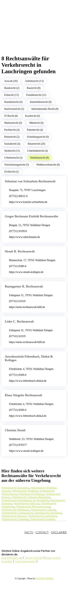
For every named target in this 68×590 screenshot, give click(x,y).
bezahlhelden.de (11, 557)
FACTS (29, 532)
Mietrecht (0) (36, 122)
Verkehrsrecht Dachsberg (48, 512)
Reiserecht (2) (12, 136)
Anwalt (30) (11, 80)
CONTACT (42, 532)
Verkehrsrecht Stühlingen (15, 509)
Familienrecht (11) (36, 94)
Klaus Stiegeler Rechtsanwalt (23, 395)
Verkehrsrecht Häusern (14, 516)
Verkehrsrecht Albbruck (26, 503)
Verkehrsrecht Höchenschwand (33, 506)
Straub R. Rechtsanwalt (20, 251)
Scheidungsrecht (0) (38, 136)
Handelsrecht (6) (13, 101)
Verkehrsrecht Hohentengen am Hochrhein (24, 500)
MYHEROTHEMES (44, 578)
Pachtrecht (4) (12, 129)
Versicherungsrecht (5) (16, 164)
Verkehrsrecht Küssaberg (15, 487)
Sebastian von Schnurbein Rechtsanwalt (30, 181)
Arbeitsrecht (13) (34, 80)
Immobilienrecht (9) (41, 101)
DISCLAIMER (59, 532)
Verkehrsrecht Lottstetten (15, 519)
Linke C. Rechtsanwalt (19, 321)
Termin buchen (33, 557)
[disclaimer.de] (30, 31)
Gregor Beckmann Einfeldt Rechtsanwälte (31, 216)
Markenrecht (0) (13, 122)
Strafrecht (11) (12, 150)
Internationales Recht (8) (44, 108)
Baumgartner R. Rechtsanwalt (24, 286)
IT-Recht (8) (11, 115)
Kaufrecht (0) (32, 115)
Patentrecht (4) (35, 129)
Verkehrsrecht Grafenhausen (17, 512)
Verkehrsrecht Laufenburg (42, 516)
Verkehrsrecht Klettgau (31, 494)
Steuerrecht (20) (36, 143)
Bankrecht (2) (11, 87)
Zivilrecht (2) (11, 171)
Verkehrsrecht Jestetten (42, 519)
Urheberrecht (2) (13, 157)
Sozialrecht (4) (12, 143)
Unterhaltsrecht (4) (37, 150)
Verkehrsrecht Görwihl (43, 509)
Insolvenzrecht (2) (14, 108)
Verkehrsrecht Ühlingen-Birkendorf (30, 497)
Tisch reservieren (25, 561)
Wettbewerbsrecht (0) (48, 164)
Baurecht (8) (33, 87)
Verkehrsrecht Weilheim (25, 490)
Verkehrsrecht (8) (39, 157)
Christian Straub (15, 430)
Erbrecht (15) (11, 94)
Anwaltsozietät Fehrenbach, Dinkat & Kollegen (29, 358)
